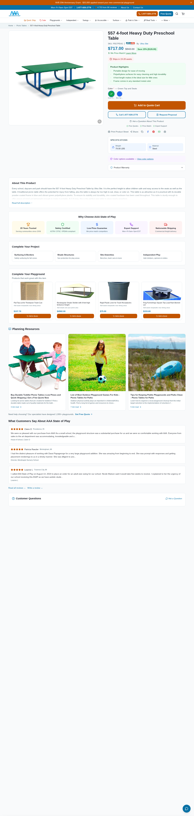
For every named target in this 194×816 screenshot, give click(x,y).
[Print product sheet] (165, 131)
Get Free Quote (82, 414)
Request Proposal (168, 115)
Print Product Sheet (120, 132)
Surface (116, 20)
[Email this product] (159, 131)
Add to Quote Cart (149, 105)
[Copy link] (142, 131)
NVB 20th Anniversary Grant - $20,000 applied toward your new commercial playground (94, 2)
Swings (86, 20)
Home (10, 26)
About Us (125, 7)
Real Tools (150, 20)
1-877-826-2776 (84, 7)
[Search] (176, 13)
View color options (145, 159)
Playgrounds (55, 20)
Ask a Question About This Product (148, 121)
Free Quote (166, 14)
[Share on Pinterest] (153, 131)
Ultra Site (144, 43)
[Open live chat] (187, 809)
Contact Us (138, 7)
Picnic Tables (21, 26)
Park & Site (132, 20)
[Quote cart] (183, 13)
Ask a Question (175, 498)
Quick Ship (31, 20)
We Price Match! (123, 53)
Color (122, 88)
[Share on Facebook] (148, 131)
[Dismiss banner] (191, 2)
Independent (71, 20)
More (166, 20)
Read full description (21, 203)
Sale (44, 20)
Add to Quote (33, 316)
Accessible (102, 20)
